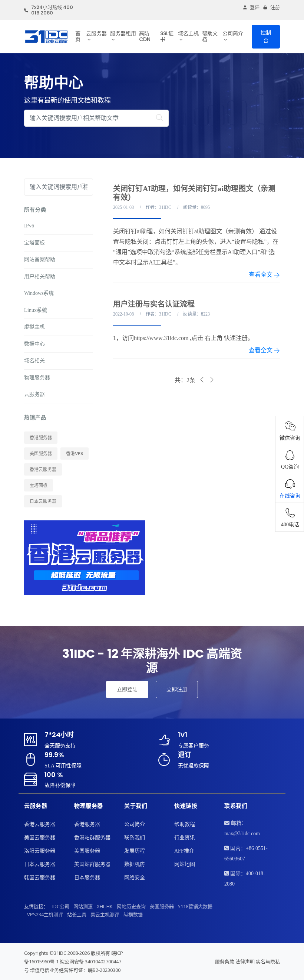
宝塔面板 (34, 243)
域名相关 (34, 360)
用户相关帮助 (39, 276)
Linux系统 (35, 310)
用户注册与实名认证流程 (154, 304)
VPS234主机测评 (45, 914)
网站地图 (184, 864)
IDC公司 (60, 906)
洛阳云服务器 (39, 851)
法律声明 (245, 961)
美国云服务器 (39, 837)
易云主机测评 (104, 914)
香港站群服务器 (92, 837)
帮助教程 (184, 824)
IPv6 (29, 226)
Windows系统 (39, 293)
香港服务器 (41, 437)
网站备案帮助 (39, 259)
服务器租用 (123, 33)
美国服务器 (41, 453)
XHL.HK (105, 906)
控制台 (266, 36)
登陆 (255, 7)
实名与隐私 (268, 961)
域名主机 (188, 33)
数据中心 (34, 344)
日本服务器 (87, 877)
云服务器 (96, 33)
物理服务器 (37, 377)
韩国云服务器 (39, 877)
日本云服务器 (43, 501)
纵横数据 (133, 914)
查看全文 (261, 274)
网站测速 (83, 906)
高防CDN (145, 36)
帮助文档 (210, 36)
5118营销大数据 (195, 906)
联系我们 (134, 837)
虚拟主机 (34, 327)
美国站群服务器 (92, 864)
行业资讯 (184, 837)
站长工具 (76, 914)
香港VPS (74, 453)
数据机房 (134, 864)
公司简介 (232, 33)
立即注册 (176, 689)
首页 (77, 36)
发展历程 (134, 851)
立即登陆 (127, 689)
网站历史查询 (131, 906)
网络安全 (134, 877)
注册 (275, 7)
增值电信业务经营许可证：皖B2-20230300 (75, 970)
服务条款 (224, 961)
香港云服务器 (43, 469)
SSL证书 (167, 36)
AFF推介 (184, 851)
